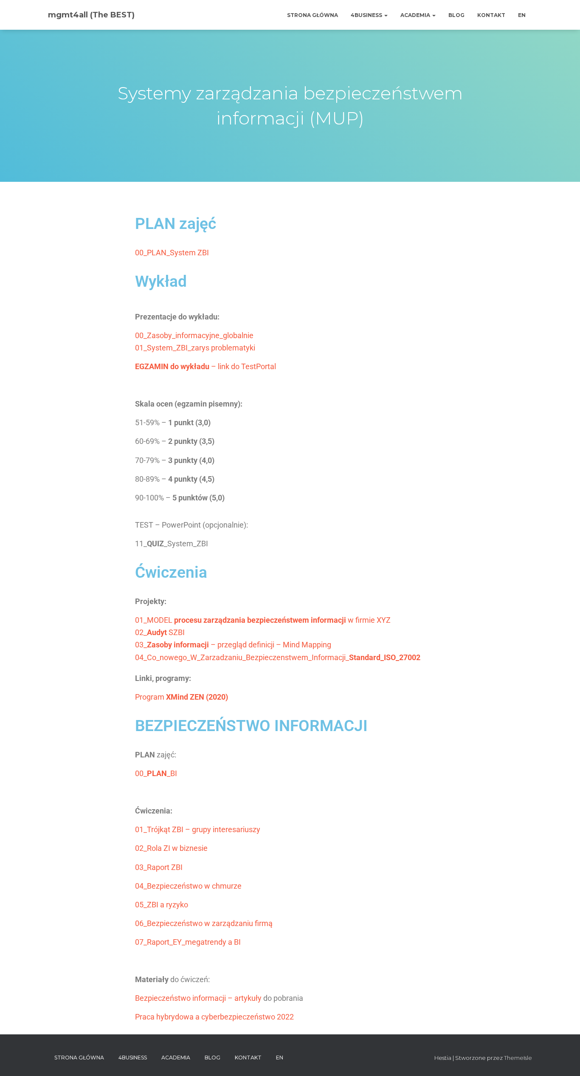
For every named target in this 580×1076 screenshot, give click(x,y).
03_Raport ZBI (159, 867)
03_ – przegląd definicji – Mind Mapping (233, 644)
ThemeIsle (518, 1057)
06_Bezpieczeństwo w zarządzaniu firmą (204, 923)
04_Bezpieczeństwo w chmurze (188, 885)
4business (367, 15)
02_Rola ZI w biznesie (171, 848)
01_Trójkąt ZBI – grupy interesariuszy (197, 829)
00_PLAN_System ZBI (172, 252)
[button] (385, 15)
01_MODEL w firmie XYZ (263, 620)
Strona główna (312, 15)
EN (522, 15)
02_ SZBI (160, 632)
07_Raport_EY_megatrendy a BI (188, 942)
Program (181, 696)
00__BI (156, 773)
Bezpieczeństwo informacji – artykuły (198, 998)
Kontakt (491, 15)
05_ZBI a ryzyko (161, 904)
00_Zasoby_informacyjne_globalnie (194, 335)
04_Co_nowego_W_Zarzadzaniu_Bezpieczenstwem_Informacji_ (277, 657)
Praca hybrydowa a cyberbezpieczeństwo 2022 (214, 1016)
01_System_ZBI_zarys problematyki (195, 347)
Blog (456, 15)
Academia (415, 15)
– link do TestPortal (205, 366)
